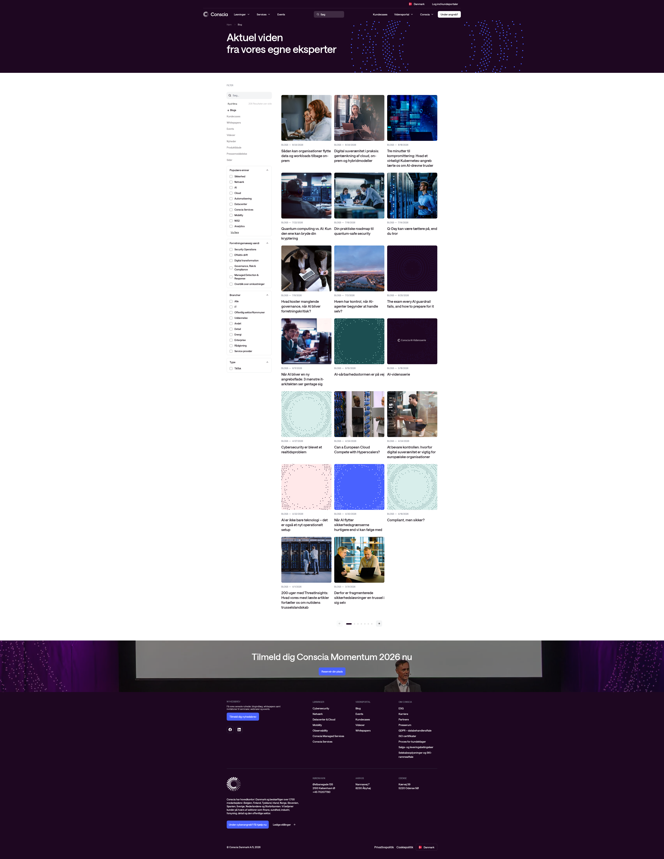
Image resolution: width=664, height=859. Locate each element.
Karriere (403, 713)
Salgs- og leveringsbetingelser (416, 747)
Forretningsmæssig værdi (244, 243)
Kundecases (380, 14)
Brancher (235, 295)
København (319, 778)
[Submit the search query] (228, 95)
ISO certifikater (407, 736)
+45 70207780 (321, 791)
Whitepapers (363, 730)
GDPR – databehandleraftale (415, 730)
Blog (358, 708)
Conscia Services (322, 741)
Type (232, 362)
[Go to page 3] (358, 624)
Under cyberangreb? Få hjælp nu (248, 824)
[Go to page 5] (365, 624)
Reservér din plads (332, 671)
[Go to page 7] (371, 624)
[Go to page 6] (368, 624)
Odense (403, 778)
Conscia (425, 14)
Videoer (360, 724)
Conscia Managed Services (328, 736)
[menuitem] (332, 708)
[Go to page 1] (349, 624)
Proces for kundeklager (412, 741)
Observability (320, 730)
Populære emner (239, 170)
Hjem (229, 24)
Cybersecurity (321, 708)
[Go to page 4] (361, 624)
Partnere (404, 719)
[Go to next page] (379, 623)
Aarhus (360, 778)
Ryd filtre (232, 103)
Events (359, 713)
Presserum (405, 724)
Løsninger (318, 702)
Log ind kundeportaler (445, 4)
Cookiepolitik (404, 847)
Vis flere (235, 232)
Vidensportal (401, 14)
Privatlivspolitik (384, 847)
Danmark (419, 4)
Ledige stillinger (282, 824)
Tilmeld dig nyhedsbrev (242, 716)
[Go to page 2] (354, 624)
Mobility (317, 724)
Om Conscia (405, 702)
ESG (401, 708)
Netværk (318, 713)
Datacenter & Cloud (324, 719)
